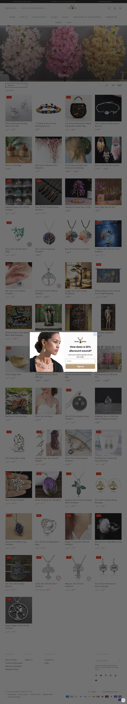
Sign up (80, 366)
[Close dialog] (95, 334)
